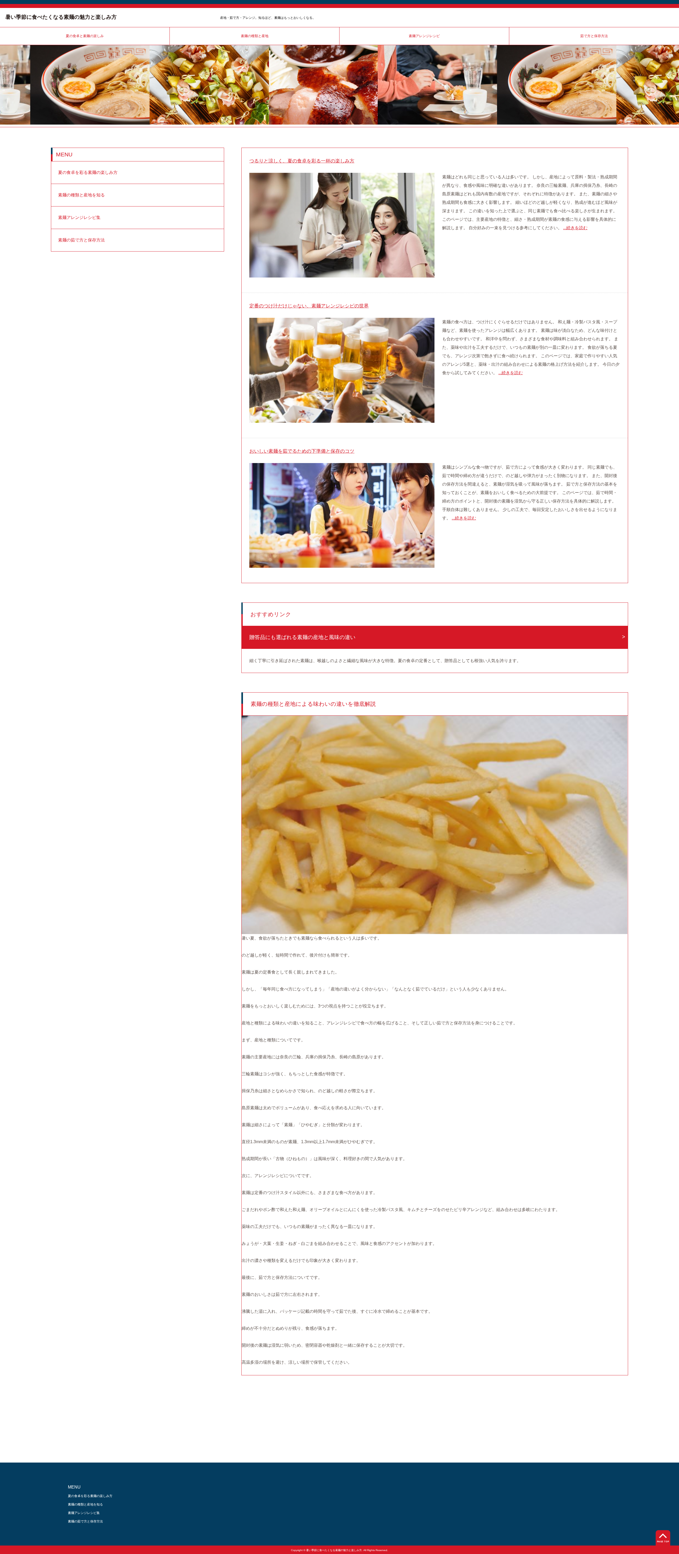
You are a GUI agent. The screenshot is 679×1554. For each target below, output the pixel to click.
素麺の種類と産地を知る (81, 195)
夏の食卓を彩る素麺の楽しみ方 (87, 172)
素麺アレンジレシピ (424, 36)
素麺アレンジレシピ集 (79, 217)
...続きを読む (575, 228)
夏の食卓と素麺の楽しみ (85, 36)
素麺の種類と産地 (254, 36)
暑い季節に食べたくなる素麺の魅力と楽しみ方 (61, 17)
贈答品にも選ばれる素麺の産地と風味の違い (302, 637)
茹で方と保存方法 (594, 36)
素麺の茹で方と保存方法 (81, 240)
